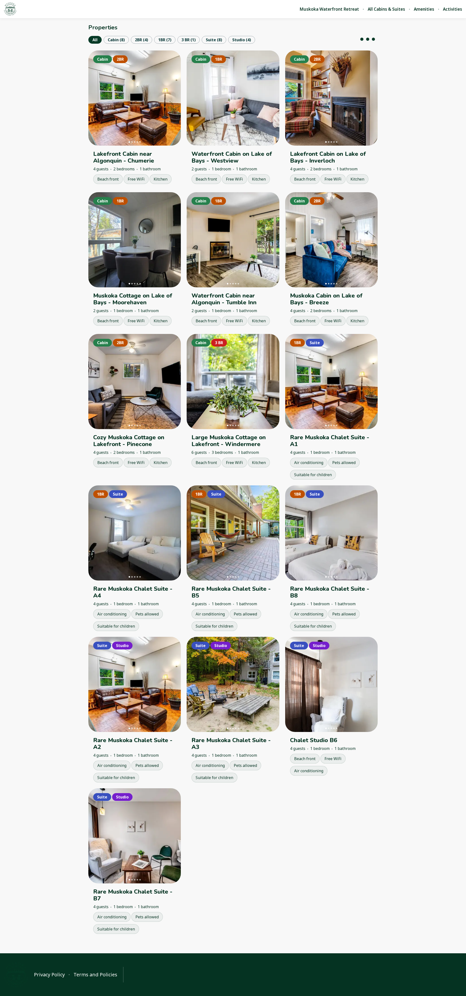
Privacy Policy (49, 974)
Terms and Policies (95, 974)
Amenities (424, 9)
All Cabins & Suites (386, 9)
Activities (452, 9)
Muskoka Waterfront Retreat (329, 9)
